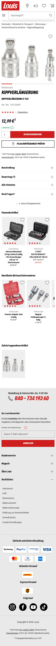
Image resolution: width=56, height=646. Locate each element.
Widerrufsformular (10, 508)
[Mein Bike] (35, 5)
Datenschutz (8, 498)
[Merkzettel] (44, 5)
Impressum (7, 488)
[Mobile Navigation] (3, 15)
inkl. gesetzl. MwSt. (19, 154)
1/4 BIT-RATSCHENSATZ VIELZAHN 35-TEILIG (38, 254)
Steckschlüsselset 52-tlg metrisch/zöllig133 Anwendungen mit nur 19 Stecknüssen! (13, 257)
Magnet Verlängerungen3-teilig (38, 317)
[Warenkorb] (52, 5)
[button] (51, 15)
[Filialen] (27, 5)
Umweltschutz (9, 517)
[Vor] (52, 59)
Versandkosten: (7, 157)
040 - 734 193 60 (32, 399)
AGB (4, 493)
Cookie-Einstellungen (12, 522)
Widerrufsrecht (9, 503)
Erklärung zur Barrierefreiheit (15, 512)
